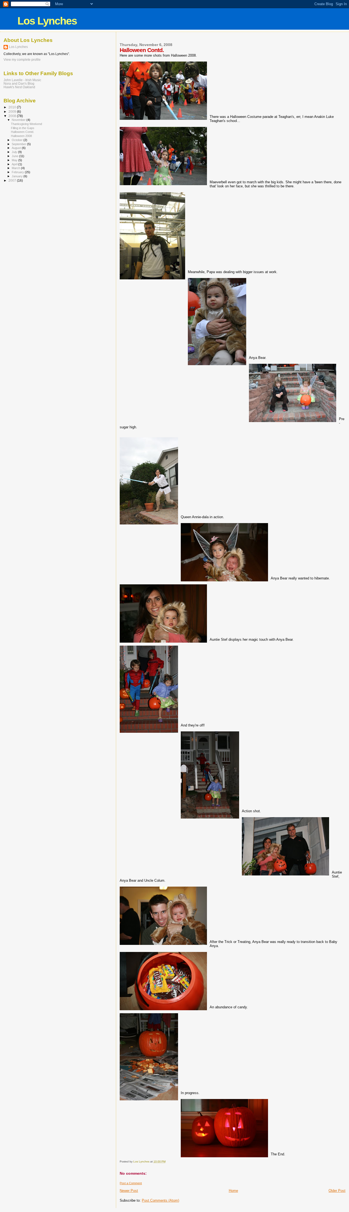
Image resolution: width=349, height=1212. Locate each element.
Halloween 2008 (21, 136)
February (18, 172)
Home (233, 1191)
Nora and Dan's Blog (19, 83)
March (16, 168)
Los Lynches (47, 21)
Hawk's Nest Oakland (19, 87)
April (15, 164)
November (19, 119)
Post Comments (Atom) (160, 1200)
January (17, 176)
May (15, 160)
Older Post (337, 1191)
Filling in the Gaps (22, 128)
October (17, 140)
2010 (12, 107)
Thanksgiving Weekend (26, 124)
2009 (12, 111)
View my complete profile (22, 60)
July (15, 152)
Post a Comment (131, 1183)
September (19, 144)
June (15, 156)
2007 (12, 180)
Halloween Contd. (22, 131)
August (17, 147)
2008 (12, 116)
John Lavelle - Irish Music (22, 80)
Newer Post (129, 1191)
